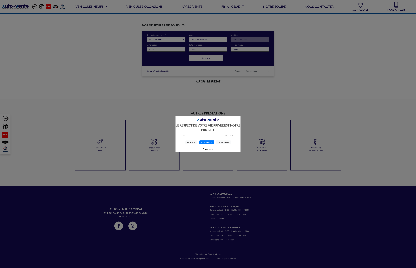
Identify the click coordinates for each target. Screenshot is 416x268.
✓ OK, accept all (206, 142)
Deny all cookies (223, 142)
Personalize (191, 142)
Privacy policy (208, 149)
